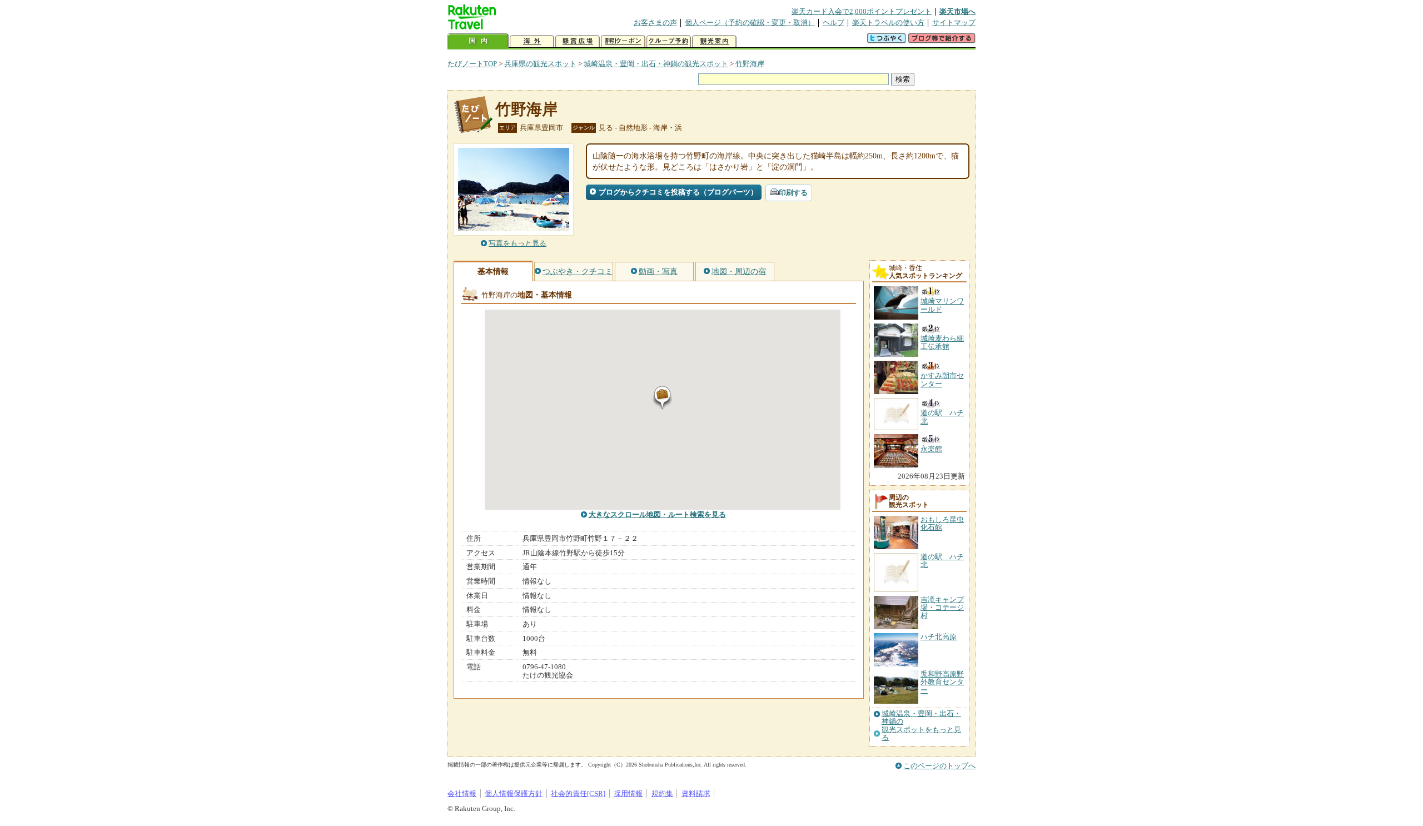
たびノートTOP (472, 63)
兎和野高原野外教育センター (942, 682)
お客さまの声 (655, 22)
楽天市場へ (957, 11)
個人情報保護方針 (514, 793)
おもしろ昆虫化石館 (942, 523)
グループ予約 (668, 41)
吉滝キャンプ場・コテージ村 (942, 607)
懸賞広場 (577, 41)
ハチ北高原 (939, 637)
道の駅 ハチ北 (942, 561)
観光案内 (714, 41)
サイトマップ (954, 22)
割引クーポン (623, 41)
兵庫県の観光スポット (540, 63)
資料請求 (695, 793)
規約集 (662, 793)
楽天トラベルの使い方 (888, 22)
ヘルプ (833, 22)
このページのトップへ (939, 766)
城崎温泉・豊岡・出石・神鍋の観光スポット (656, 63)
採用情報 (628, 793)
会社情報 (461, 793)
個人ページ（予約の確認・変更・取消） (750, 22)
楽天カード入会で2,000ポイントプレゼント (862, 11)
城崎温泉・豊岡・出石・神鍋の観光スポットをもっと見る (921, 726)
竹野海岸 (749, 63)
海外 (532, 41)
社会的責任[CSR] (578, 793)
